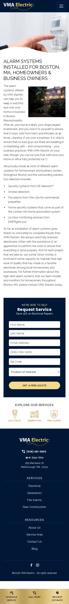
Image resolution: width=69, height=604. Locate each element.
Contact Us (34, 541)
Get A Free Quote (35, 385)
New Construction (34, 507)
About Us (34, 527)
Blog (34, 548)
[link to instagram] (38, 565)
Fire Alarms (34, 500)
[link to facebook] (31, 565)
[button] (59, 6)
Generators (34, 493)
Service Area (34, 534)
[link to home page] (19, 6)
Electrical (34, 486)
